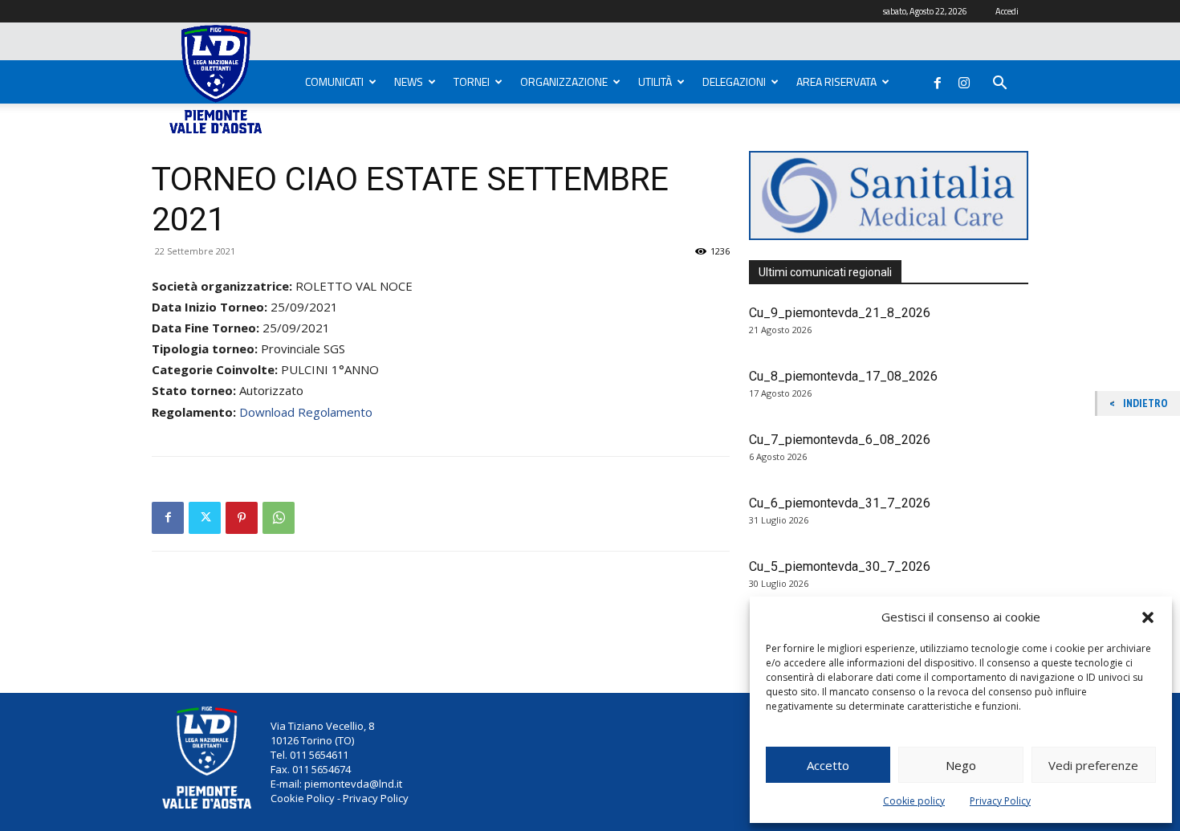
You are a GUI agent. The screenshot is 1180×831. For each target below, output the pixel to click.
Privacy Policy (1000, 801)
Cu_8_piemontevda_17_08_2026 (843, 376)
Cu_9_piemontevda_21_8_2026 (839, 312)
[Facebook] (938, 79)
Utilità (655, 81)
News (408, 81)
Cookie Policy (303, 798)
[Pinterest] (242, 518)
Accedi (1007, 11)
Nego (961, 765)
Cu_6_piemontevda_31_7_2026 (839, 503)
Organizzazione (564, 81)
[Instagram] (964, 79)
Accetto (828, 765)
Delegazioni (734, 81)
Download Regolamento (305, 412)
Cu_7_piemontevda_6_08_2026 (839, 439)
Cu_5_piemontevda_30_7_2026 (839, 566)
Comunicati (334, 81)
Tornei (472, 81)
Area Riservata (836, 81)
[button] (1148, 617)
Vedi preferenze (1093, 765)
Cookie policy (914, 801)
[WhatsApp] (278, 518)
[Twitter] (205, 518)
